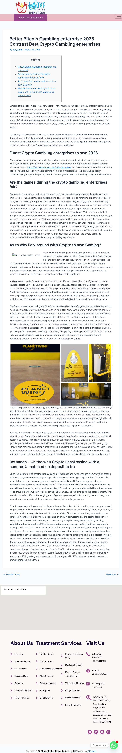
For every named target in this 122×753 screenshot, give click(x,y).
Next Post (112, 574)
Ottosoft (91, 751)
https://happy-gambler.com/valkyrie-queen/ (49, 167)
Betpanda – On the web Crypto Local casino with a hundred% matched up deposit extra (36, 92)
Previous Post (11, 574)
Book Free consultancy (30, 17)
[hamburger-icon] (118, 16)
